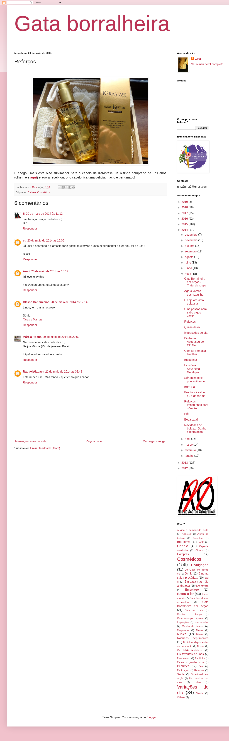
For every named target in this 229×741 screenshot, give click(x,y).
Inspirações (183, 622)
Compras (183, 554)
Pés (186, 413)
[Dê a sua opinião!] (63, 187)
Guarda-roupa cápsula (190, 618)
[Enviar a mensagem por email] (60, 187)
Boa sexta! (191, 419)
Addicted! (187, 534)
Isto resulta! (201, 622)
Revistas (199, 670)
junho (189, 268)
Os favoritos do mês (190, 654)
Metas (199, 630)
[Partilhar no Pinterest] (73, 187)
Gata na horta (194, 610)
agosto (189, 257)
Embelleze (192, 589)
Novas (200, 646)
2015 (185, 224)
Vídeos (181, 697)
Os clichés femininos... (190, 650)
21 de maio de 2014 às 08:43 (63, 371)
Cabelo (32, 192)
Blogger (151, 717)
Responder (30, 228)
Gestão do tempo (189, 614)
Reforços (190, 321)
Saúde (180, 674)
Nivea (199, 634)
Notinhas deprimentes (192, 638)
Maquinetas (183, 630)
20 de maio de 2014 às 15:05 (45, 240)
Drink (188, 573)
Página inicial (94, 441)
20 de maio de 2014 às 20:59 (61, 336)
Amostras (198, 538)
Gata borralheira (92, 23)
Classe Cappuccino (36, 302)
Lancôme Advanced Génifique (192, 369)
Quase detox (192, 327)
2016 (185, 218)
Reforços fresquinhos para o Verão (196, 405)
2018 (185, 207)
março (189, 444)
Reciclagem (183, 670)
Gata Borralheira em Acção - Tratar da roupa (195, 282)
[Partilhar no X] (67, 187)
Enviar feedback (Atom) (45, 448)
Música (181, 634)
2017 (185, 213)
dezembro (191, 234)
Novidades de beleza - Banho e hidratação (195, 428)
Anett (26, 271)
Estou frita (190, 359)
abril (188, 438)
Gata (198, 58)
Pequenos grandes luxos (190, 662)
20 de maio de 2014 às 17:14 (69, 302)
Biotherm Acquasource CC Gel (194, 342)
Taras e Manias (32, 319)
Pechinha (200, 658)
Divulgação (199, 565)
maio (188, 273)
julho (188, 262)
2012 (185, 468)
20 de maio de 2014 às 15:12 (49, 271)
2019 (185, 201)
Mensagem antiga (154, 441)
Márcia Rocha (32, 336)
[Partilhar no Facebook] (70, 187)
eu (24, 240)
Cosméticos (43, 192)
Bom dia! (190, 386)
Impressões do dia (196, 332)
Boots (201, 541)
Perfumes (183, 666)
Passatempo (183, 658)
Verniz (199, 693)
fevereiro (191, 450)
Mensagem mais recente (30, 441)
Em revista (202, 585)
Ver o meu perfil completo (207, 64)
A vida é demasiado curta (192, 529)
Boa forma (184, 541)
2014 (185, 229)
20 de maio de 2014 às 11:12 (44, 213)
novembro (191, 240)
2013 (185, 462)
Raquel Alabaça (33, 371)
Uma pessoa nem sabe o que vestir (195, 312)
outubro (190, 245)
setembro (191, 251)
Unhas (197, 682)
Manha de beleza (192, 626)
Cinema (199, 550)
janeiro (189, 455)
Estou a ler (185, 594)
